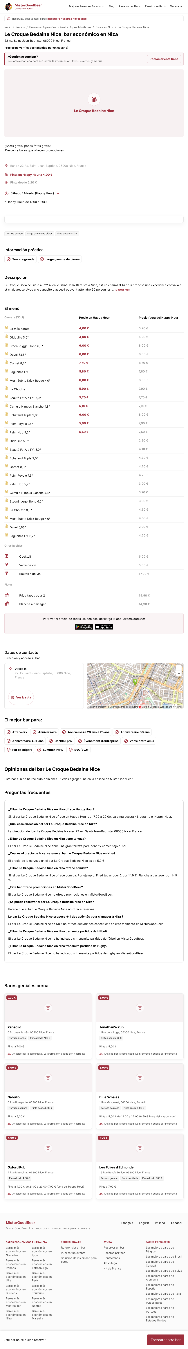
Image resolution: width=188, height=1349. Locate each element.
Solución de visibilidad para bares (79, 1259)
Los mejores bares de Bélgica (160, 1249)
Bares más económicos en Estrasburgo (42, 1264)
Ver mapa (176, 6)
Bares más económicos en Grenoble (16, 1251)
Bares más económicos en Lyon (42, 1251)
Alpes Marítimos (80, 27)
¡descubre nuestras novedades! (67, 18)
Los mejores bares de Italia (163, 1293)
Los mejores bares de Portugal (160, 1309)
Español (176, 1223)
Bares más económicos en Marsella (42, 1314)
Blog (111, 6)
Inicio (7, 27)
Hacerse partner (114, 1253)
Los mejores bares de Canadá (160, 1263)
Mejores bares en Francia (85, 6)
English (144, 1223)
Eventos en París (155, 6)
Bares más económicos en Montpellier (16, 1302)
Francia (20, 27)
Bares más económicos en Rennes (16, 1264)
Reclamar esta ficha (164, 59)
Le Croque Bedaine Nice (133, 27)
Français (127, 1223)
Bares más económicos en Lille (16, 1276)
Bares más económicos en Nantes (42, 1302)
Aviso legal (111, 1263)
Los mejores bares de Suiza (164, 1270)
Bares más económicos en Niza (16, 1314)
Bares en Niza (104, 27)
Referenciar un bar (73, 1247)
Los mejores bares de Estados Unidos (160, 1318)
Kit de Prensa (112, 1268)
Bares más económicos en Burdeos (16, 1289)
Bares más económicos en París (42, 1276)
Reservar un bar (114, 1247)
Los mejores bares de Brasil (164, 1256)
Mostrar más (122, 289)
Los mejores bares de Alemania (160, 1277)
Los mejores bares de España (160, 1286)
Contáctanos (112, 1258)
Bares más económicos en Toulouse (42, 1289)
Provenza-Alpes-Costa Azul (47, 27)
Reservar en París (130, 6)
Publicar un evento (73, 1253)
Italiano (160, 1223)
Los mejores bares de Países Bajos (160, 1300)
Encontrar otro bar (166, 1340)
